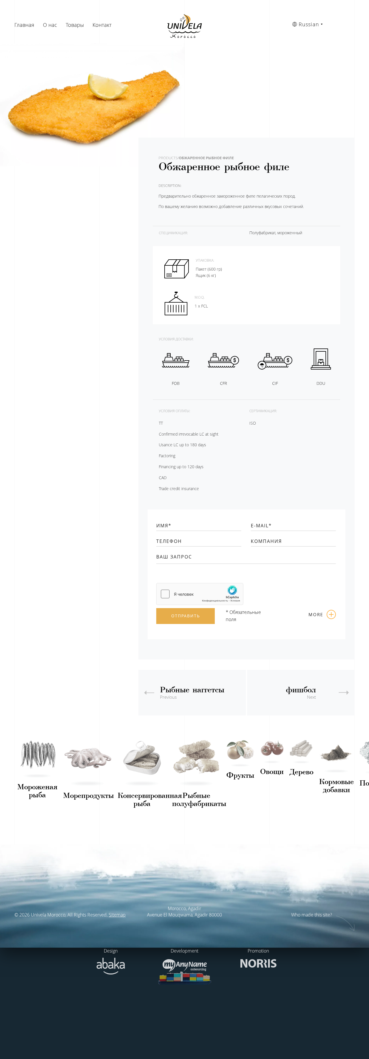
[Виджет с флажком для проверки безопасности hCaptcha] (199, 594)
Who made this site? (312, 915)
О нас (50, 24)
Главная (24, 24)
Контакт (102, 24)
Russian (309, 24)
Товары (75, 24)
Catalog (37, 774)
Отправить (185, 615)
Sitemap (117, 915)
